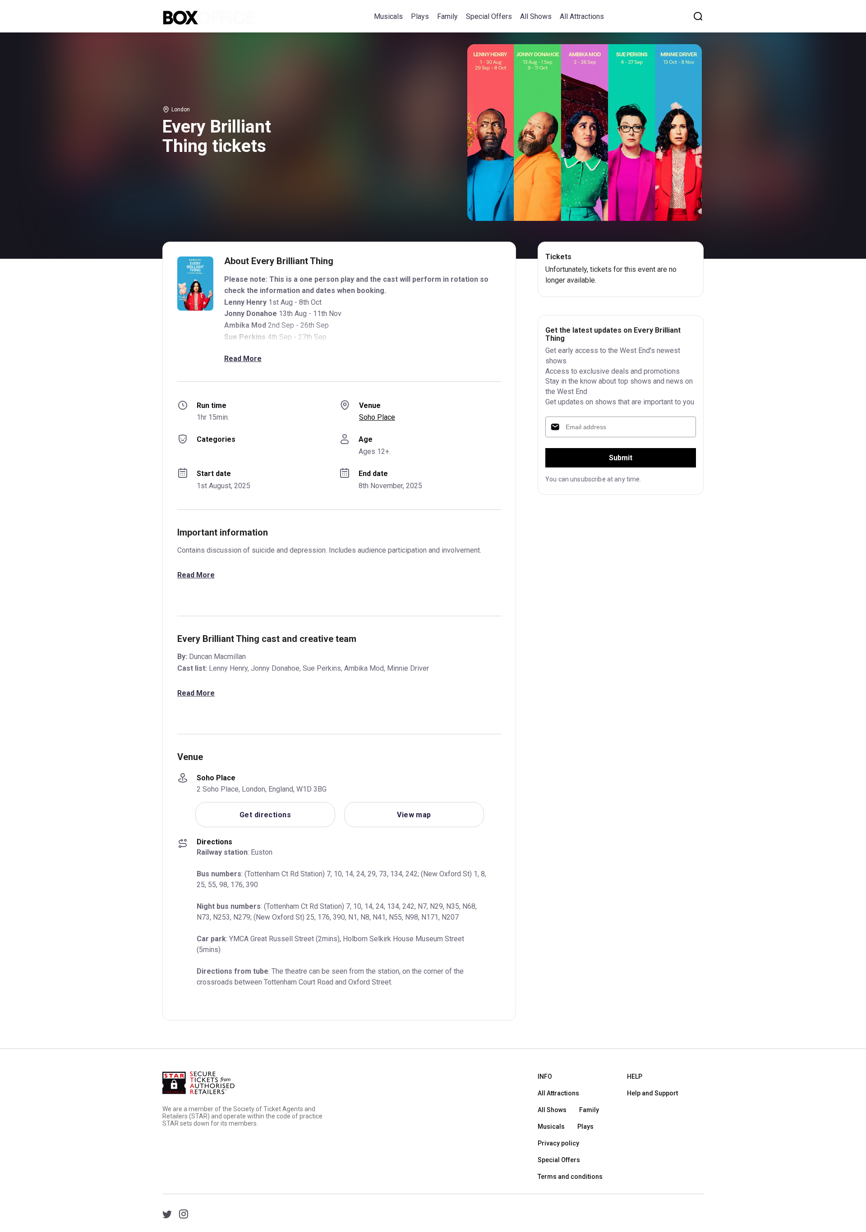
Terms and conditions (570, 1176)
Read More (243, 358)
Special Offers (489, 16)
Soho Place (377, 417)
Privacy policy (558, 1143)
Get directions (265, 815)
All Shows (536, 16)
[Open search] (698, 16)
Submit (620, 457)
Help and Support (652, 1093)
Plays (420, 16)
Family (447, 16)
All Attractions (582, 16)
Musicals (388, 16)
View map (414, 815)
